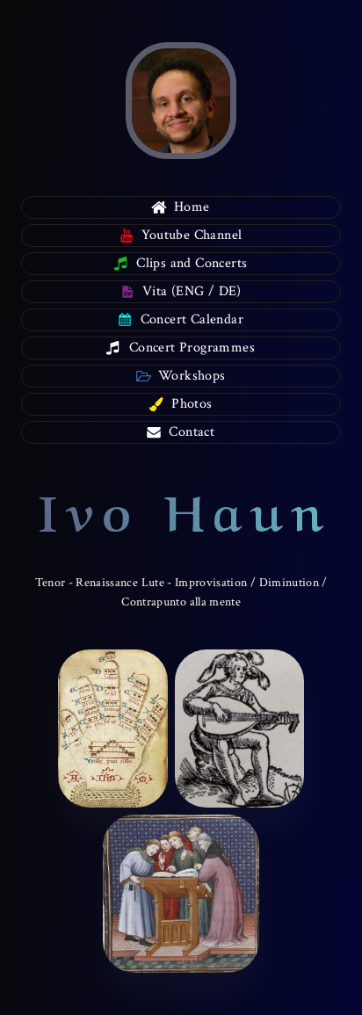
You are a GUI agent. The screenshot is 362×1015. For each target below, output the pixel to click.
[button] (181, 207)
